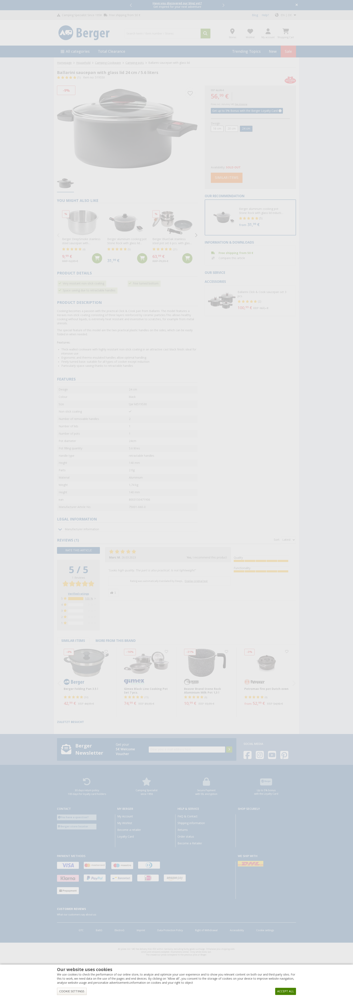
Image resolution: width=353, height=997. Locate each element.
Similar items (226, 178)
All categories (78, 51)
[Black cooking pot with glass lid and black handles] (127, 129)
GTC (81, 930)
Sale (288, 51)
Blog (255, 15)
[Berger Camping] (88, 33)
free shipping (241, 104)
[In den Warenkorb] (97, 258)
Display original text (196, 581)
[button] (131, 5)
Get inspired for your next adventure (177, 5)
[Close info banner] (296, 5)
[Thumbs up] (113, 592)
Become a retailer (129, 829)
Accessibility (237, 930)
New (273, 51)
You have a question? (75, 817)
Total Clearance (111, 51)
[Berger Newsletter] (229, 749)
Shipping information (191, 823)
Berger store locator (74, 826)
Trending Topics (246, 51)
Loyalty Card (125, 836)
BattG (99, 930)
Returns (183, 829)
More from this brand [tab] (116, 641)
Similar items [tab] (73, 641)
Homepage (64, 62)
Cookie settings (265, 930)
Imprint (141, 930)
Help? (265, 15)
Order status (186, 836)
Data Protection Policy (170, 930)
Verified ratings (78, 593)
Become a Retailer (190, 843)
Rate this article (78, 550)
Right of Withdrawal (206, 930)
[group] (65, 183)
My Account (125, 816)
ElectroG (119, 930)
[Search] (205, 33)
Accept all (285, 991)
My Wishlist (124, 823)
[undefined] (264, 217)
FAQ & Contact (188, 816)
